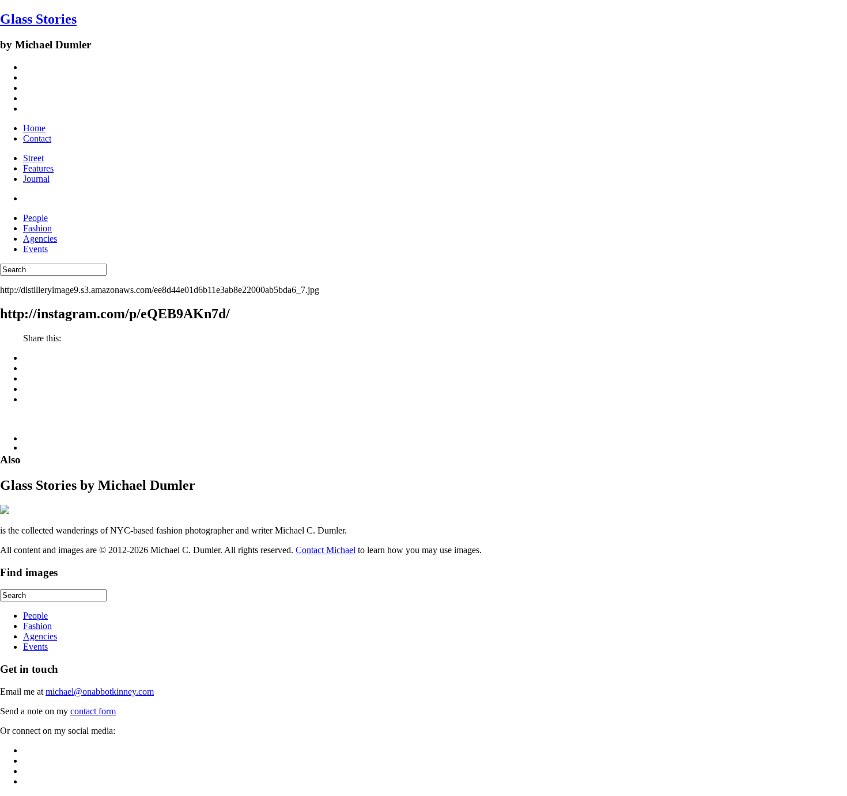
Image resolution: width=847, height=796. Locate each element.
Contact (37, 138)
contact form (93, 711)
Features (38, 168)
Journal (36, 179)
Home (34, 128)
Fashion (37, 228)
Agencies (40, 238)
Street (33, 158)
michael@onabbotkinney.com (100, 691)
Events (35, 249)
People (35, 218)
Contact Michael (326, 550)
